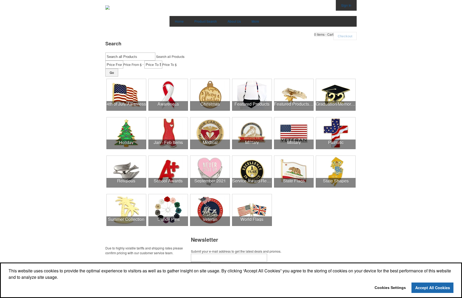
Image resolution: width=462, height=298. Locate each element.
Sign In (346, 5)
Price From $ (132, 64)
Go (112, 72)
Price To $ (169, 64)
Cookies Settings (390, 287)
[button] (323, 34)
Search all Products (170, 56)
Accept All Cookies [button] (432, 287)
